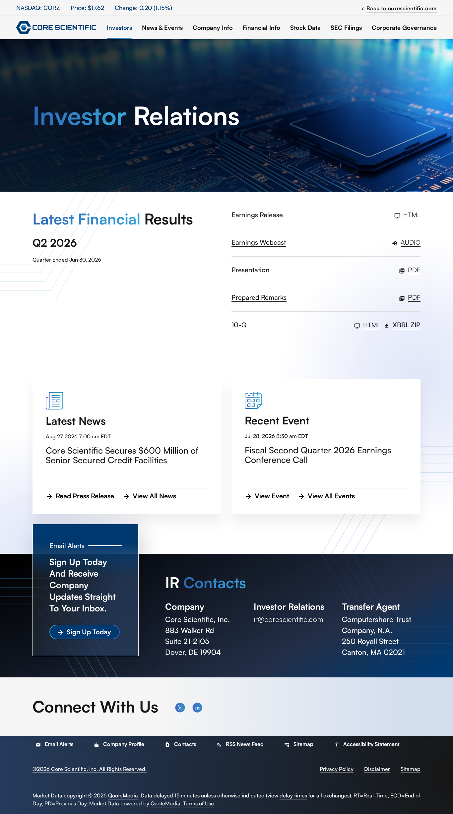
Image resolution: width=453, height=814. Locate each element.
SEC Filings (346, 27)
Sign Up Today (89, 632)
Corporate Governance (404, 27)
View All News (154, 496)
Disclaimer (377, 769)
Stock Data (305, 27)
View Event (272, 496)
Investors (119, 27)
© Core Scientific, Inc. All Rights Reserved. (89, 769)
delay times (293, 795)
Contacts (180, 744)
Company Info (213, 27)
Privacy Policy (337, 769)
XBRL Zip (407, 325)
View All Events (331, 496)
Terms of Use (198, 803)
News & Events (162, 27)
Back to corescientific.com (398, 8)
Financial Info (261, 27)
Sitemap (298, 744)
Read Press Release (85, 496)
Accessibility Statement (366, 744)
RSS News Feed (240, 744)
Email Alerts (54, 744)
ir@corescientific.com (288, 619)
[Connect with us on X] (180, 707)
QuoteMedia (123, 795)
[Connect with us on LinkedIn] (197, 707)
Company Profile (119, 744)
